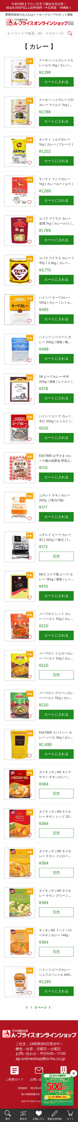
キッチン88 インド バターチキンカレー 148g (55, 932)
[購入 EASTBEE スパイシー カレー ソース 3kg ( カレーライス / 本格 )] (20, 744)
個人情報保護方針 (30, 1094)
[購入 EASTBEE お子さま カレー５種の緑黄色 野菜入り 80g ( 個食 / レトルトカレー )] (20, 468)
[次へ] (49, 1007)
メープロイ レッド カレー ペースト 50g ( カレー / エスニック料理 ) (56, 616)
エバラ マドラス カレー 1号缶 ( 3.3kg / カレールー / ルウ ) (56, 261)
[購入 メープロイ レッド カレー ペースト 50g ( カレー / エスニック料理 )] (20, 626)
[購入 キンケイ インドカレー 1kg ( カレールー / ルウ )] (20, 191)
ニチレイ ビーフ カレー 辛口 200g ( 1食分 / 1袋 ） (55, 537)
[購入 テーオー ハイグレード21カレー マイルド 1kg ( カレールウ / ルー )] (20, 112)
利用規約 (22, 1088)
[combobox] (36, 33)
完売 (56, 556)
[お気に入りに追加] (29, 84)
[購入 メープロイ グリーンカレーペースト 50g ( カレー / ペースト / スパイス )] (20, 705)
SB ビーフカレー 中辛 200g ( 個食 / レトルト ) (55, 379)
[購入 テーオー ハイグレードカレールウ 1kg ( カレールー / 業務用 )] (20, 72)
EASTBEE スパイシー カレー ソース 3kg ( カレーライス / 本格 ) (56, 735)
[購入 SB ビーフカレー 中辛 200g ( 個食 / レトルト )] (20, 389)
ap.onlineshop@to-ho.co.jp (40, 1058)
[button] (70, 23)
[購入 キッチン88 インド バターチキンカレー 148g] (20, 942)
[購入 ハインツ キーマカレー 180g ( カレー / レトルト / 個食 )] (20, 309)
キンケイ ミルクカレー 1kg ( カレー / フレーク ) (56, 141)
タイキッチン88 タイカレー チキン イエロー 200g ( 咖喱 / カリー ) (55, 854)
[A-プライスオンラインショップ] (39, 23)
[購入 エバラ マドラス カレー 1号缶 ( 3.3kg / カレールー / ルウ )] (20, 270)
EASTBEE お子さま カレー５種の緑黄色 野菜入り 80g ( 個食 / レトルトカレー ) (56, 458)
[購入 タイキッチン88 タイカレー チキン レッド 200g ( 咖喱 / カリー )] (20, 823)
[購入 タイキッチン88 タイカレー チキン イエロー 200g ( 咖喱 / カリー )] (20, 863)
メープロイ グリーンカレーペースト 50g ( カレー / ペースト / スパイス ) (56, 695)
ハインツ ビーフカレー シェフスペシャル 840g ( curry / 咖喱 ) (55, 972)
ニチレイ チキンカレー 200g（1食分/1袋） (54, 497)
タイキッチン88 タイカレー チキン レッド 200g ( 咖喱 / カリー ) (56, 814)
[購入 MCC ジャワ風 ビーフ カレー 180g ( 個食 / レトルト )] (20, 586)
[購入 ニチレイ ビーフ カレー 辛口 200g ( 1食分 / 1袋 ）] (20, 547)
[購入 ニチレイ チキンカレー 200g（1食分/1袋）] (20, 507)
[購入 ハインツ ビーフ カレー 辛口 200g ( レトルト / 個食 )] (20, 428)
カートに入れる (56, 82)
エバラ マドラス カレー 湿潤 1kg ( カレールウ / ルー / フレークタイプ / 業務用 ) (55, 221)
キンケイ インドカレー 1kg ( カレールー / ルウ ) (56, 181)
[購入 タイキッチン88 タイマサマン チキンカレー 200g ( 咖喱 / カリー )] (20, 784)
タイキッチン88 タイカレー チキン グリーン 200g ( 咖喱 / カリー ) (55, 893)
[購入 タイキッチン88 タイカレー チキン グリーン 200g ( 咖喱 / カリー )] (20, 903)
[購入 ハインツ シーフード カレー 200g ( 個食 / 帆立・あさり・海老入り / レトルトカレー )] (20, 349)
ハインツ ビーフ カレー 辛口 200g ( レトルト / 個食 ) (55, 419)
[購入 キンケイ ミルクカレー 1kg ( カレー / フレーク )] (20, 151)
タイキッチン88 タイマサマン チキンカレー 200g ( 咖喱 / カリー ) (55, 775)
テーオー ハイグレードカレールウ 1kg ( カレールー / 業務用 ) (56, 63)
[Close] (73, 1073)
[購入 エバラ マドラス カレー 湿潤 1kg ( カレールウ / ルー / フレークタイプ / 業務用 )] (20, 230)
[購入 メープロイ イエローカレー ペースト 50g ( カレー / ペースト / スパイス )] (20, 665)
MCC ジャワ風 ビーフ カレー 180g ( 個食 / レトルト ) (56, 577)
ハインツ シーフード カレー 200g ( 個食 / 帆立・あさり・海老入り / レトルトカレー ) (55, 340)
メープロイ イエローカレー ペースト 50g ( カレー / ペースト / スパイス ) (56, 656)
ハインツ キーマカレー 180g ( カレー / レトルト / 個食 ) (56, 300)
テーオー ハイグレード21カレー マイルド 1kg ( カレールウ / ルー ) (56, 102)
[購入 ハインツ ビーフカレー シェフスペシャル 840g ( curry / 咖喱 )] (20, 982)
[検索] (70, 33)
